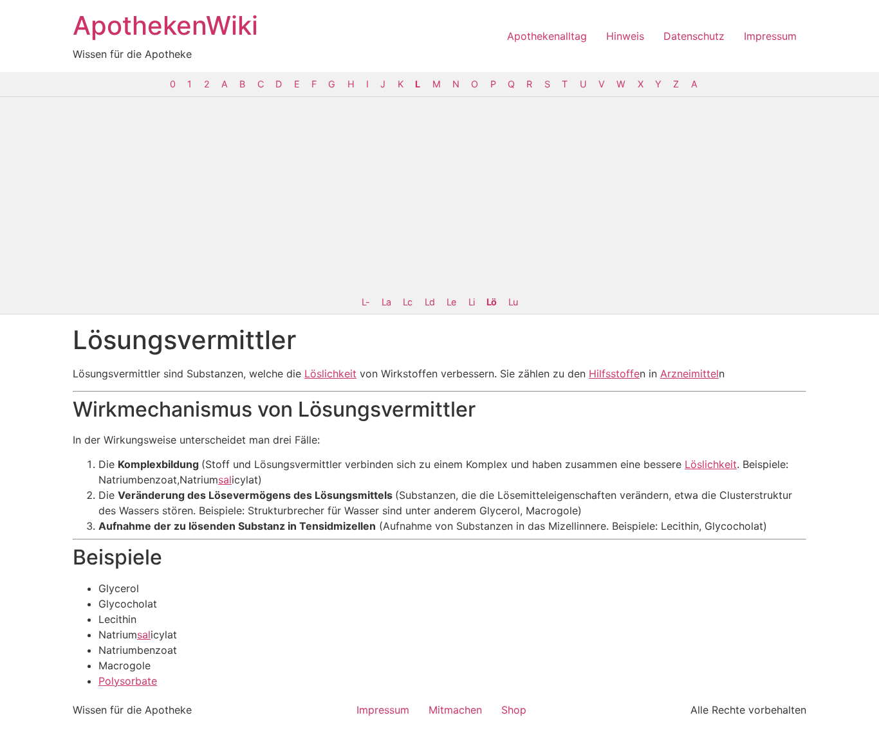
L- (365, 301)
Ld (429, 301)
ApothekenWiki (165, 25)
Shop (513, 709)
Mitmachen (455, 709)
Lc (407, 301)
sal (225, 479)
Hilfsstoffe (614, 373)
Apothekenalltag (547, 36)
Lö (491, 301)
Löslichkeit (330, 373)
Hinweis (625, 36)
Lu (512, 301)
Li (471, 301)
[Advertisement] (439, 194)
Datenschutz (694, 36)
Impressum (770, 36)
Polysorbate (127, 680)
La (386, 301)
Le (451, 301)
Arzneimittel (689, 373)
